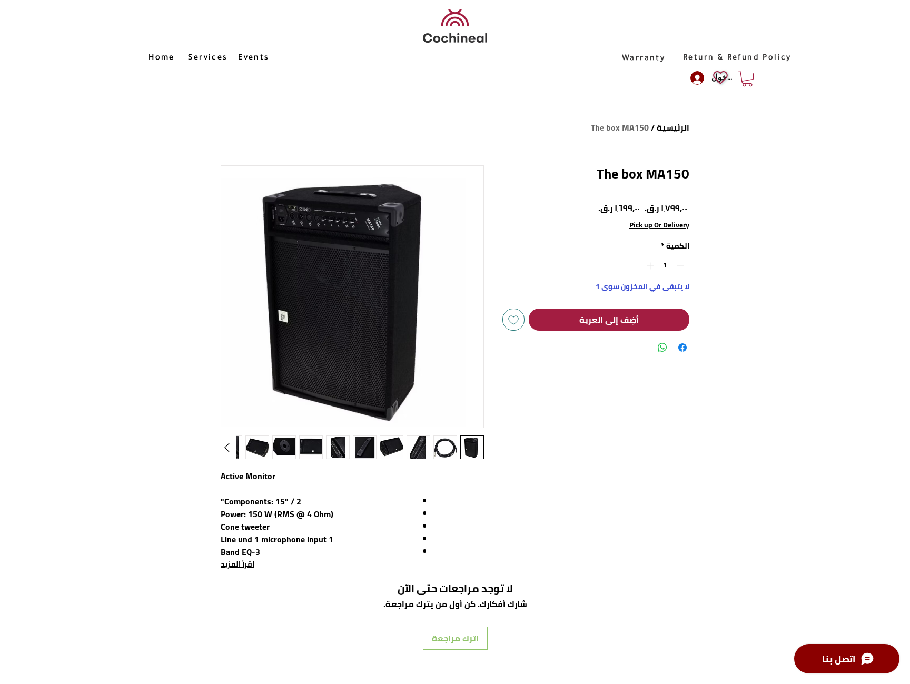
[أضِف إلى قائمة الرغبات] (513, 320)
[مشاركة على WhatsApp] (662, 347)
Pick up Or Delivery (659, 225)
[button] (747, 78)
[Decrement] (681, 265)
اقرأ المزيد (237, 564)
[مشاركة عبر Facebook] (682, 347)
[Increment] (649, 265)
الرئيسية (673, 127)
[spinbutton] (665, 265)
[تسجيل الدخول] (696, 78)
